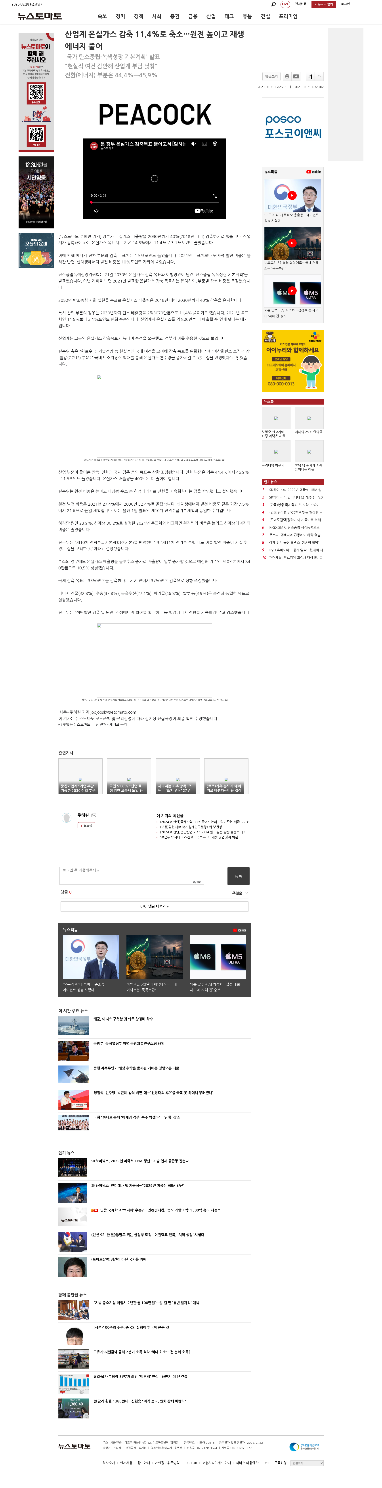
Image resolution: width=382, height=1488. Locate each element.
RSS (266, 1463)
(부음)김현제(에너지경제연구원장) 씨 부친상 (191, 827)
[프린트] (287, 76)
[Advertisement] (345, 94)
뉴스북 (87, 825)
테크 (229, 16)
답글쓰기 (271, 76)
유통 (247, 16)
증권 (175, 16)
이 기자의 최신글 (170, 816)
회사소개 (109, 1463)
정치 (120, 16)
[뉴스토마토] (40, 16)
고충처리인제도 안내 (216, 1463)
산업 (211, 16)
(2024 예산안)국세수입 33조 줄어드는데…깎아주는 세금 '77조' (205, 822)
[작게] (319, 76)
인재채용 (126, 1463)
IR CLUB (191, 1463)
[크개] (310, 76)
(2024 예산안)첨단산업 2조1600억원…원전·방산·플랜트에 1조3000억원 (211, 832)
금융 (193, 16)
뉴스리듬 (270, 171)
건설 (265, 16)
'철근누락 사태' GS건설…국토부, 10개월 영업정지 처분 (199, 837)
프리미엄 (288, 16)
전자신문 (301, 4)
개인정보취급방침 (167, 1463)
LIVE (285, 4)
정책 (138, 16)
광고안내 (144, 1463)
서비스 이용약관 (247, 1463)
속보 (102, 16)
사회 (156, 16)
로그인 (345, 4)
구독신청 (280, 1463)
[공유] (296, 76)
